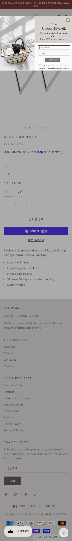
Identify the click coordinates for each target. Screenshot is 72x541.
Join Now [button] (52, 59)
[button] (68, 20)
